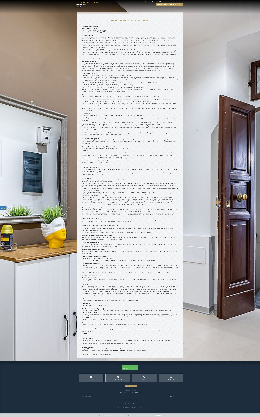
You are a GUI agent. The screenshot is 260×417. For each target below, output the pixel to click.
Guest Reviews (160, 2)
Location (167, 2)
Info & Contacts (178, 2)
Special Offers (176, 4)
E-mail (173, 396)
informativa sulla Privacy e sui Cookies (147, 415)
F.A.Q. (172, 2)
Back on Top (131, 386)
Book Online (163, 4)
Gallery (154, 2)
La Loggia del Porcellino (87, 3)
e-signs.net (140, 407)
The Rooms (148, 2)
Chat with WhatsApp (131, 368)
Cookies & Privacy (130, 403)
